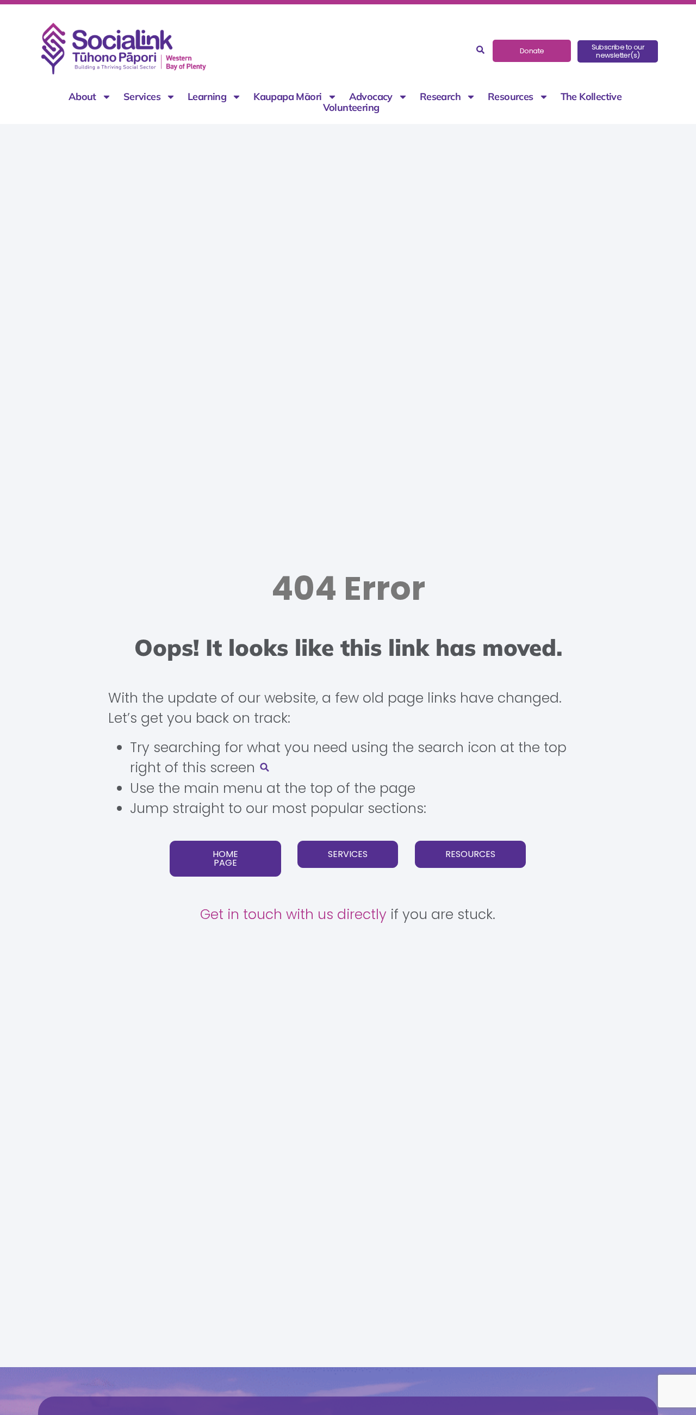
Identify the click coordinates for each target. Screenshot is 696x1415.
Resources (510, 96)
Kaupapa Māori (287, 96)
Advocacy (371, 96)
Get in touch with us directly (293, 914)
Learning (207, 96)
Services (141, 96)
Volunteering (351, 107)
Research (440, 96)
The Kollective (591, 96)
